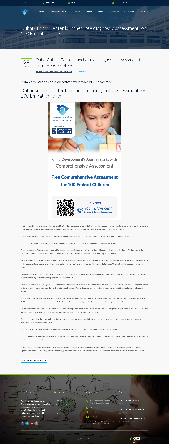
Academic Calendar (63, 405)
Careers (59, 400)
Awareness (76, 11)
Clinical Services (43, 72)
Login (58, 413)
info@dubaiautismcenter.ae (80, 3)
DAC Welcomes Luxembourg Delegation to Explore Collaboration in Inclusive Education (133, 418)
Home (41, 11)
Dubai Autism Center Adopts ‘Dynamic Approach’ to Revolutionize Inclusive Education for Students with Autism (133, 401)
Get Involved (129, 11)
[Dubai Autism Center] (24, 11)
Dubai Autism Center (58, 11)
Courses (89, 11)
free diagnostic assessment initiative (34, 360)
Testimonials (114, 11)
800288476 (50, 3)
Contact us (144, 11)
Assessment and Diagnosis (60, 72)
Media (100, 11)
